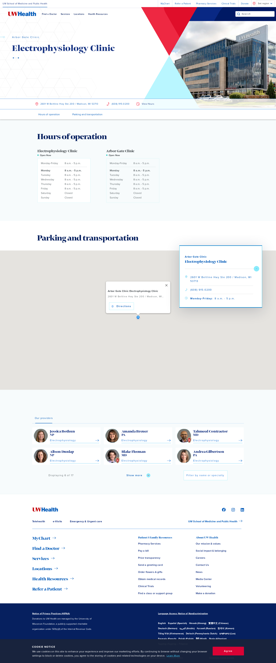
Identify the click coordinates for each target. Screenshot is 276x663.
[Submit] (239, 14)
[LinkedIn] (240, 509)
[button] (138, 317)
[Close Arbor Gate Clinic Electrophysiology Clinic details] (256, 268)
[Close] (166, 285)
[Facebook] (223, 509)
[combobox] (258, 14)
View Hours (148, 104)
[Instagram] (232, 509)
